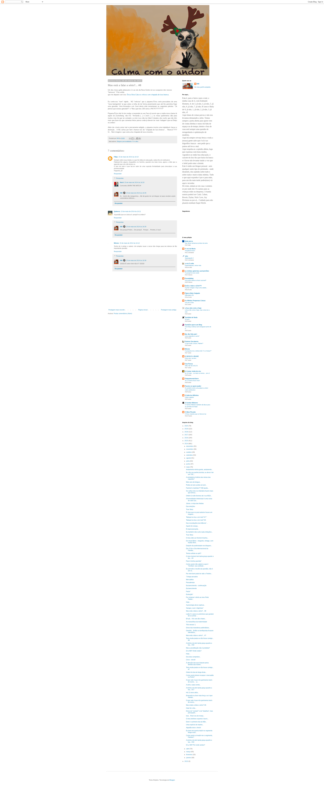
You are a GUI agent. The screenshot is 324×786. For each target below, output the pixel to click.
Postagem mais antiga (168, 310)
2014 (186, 443)
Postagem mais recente (116, 310)
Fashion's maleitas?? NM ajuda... (197, 488)
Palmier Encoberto (191, 341)
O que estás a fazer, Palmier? (194, 343)
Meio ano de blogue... (193, 482)
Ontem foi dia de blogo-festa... (196, 672)
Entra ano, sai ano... (191, 358)
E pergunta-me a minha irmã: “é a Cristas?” (198, 351)
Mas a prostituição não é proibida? (198, 648)
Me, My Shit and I (191, 334)
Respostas (120, 178)
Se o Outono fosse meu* (192, 380)
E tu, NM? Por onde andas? (195, 745)
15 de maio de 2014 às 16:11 (131, 211)
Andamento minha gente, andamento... (199, 469)
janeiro (188, 758)
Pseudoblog (189, 278)
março (188, 752)
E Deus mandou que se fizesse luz (195, 414)
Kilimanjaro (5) (189, 295)
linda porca (189, 241)
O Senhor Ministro (191, 403)
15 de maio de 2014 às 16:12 (130, 243)
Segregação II (189, 258)
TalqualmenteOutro (192, 379)
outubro (189, 452)
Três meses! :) (191, 625)
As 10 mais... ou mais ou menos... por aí (197, 373)
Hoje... (188, 602)
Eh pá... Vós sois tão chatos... (196, 619)
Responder (118, 174)
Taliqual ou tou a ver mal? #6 (196, 520)
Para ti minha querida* (193, 561)
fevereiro (189, 754)
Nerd (122, 182)
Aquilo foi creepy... (192, 526)
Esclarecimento (191, 588)
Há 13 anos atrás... (192, 692)
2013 (186, 761)
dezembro (190, 446)
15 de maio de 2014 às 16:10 (128, 157)
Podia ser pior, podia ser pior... (196, 485)
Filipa (116, 157)
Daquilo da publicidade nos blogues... (199, 546)
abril (188, 749)
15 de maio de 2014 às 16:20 (134, 182)
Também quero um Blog (193, 325)
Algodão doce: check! (193, 728)
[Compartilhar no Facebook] (137, 138)
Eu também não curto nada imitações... (199, 532)
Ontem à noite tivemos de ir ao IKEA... (199, 496)
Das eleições (190, 506)
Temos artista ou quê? (193, 553)
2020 (186, 426)
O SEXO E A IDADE (192, 356)
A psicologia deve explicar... (195, 605)
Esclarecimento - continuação (196, 585)
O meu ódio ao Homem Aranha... (197, 538)
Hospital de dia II (190, 250)
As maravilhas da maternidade (196, 622)
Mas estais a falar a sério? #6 (196, 705)
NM (121, 193)
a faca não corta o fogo (193, 308)
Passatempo (190, 582)
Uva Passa (189, 364)
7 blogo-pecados (192, 577)
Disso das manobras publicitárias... (198, 628)
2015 (186, 441)
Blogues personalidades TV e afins (127, 141)
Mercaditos (190, 579)
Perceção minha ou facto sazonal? (195, 280)
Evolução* (189, 594)
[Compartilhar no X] (135, 138)
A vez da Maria (190, 249)
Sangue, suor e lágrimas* (195, 608)
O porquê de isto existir (192, 273)
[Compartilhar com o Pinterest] (139, 138)
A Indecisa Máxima (192, 395)
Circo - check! (190, 660)
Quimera (117, 211)
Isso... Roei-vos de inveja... (195, 716)
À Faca (187, 319)
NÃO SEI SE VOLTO (191, 365)
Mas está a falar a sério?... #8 (196, 611)
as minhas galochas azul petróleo (197, 271)
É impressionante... (192, 529)
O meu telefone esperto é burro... (197, 719)
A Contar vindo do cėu (193, 371)
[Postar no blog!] (132, 138)
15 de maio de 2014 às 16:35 (136, 193)
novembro (190, 449)
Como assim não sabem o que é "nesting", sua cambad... (197, 565)
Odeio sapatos (189, 397)
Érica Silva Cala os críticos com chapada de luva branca (148, 95)
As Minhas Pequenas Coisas (195, 301)
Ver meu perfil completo (202, 87)
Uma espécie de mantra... (195, 725)
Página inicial (143, 310)
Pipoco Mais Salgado (192, 293)
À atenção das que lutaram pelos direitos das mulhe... (197, 663)
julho (188, 461)
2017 (186, 435)
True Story (189, 509)
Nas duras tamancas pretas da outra (196, 243)
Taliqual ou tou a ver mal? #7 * (196, 517)
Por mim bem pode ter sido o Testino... (199, 574)
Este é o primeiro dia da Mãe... (196, 722)
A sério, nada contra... (193, 685)
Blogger (172, 780)
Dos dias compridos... (193, 657)
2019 (186, 429)
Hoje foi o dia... (191, 708)
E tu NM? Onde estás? (193, 651)
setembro (189, 455)
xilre (186, 256)
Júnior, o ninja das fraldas (195, 503)
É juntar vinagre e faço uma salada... (196, 287)
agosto (188, 458)
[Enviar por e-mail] (130, 138)
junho (188, 464)
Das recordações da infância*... (197, 523)
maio (188, 467)
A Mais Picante (190, 412)
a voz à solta (189, 263)
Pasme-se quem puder (193, 386)
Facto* (188, 591)
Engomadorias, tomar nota (193, 265)
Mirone (116, 243)
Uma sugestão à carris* (192, 336)
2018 (186, 432)
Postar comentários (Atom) (123, 313)
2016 (186, 438)
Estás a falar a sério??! (193, 286)
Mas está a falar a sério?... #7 (196, 635)
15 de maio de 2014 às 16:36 (136, 260)
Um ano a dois (189, 302)
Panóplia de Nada (191, 317)
